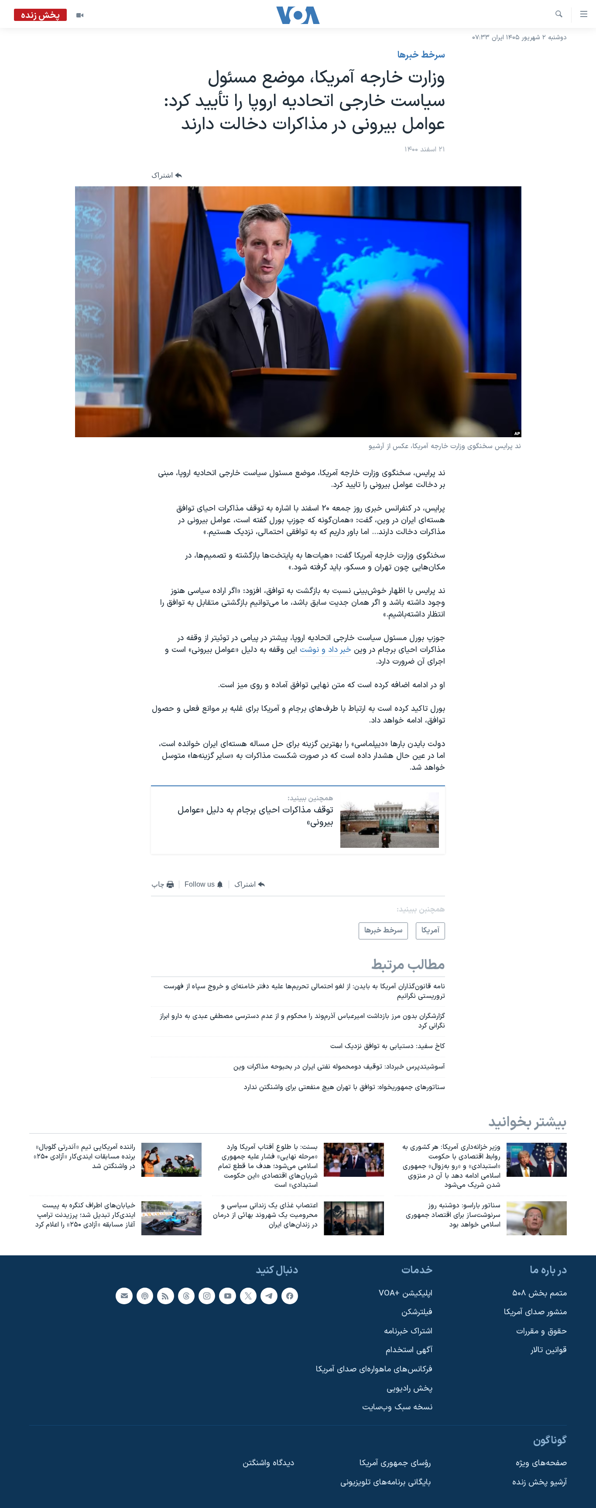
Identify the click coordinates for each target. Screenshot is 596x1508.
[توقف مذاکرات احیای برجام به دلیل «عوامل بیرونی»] (389, 820)
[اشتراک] (124, 1295)
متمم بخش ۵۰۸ (539, 1293)
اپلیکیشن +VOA (405, 1293)
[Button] (166, 175)
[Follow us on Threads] (186, 1295)
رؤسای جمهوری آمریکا (395, 1463)
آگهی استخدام (409, 1350)
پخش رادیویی (409, 1389)
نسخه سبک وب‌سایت (397, 1407)
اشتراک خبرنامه (408, 1331)
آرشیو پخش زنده (539, 1482)
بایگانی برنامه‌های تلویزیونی (385, 1482)
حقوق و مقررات (541, 1331)
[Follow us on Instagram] (207, 1295)
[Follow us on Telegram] (268, 1295)
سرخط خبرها (421, 55)
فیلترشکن (416, 1312)
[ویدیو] (80, 15)
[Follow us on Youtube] (227, 1295)
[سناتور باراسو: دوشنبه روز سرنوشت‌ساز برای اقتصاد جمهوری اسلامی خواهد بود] (537, 1218)
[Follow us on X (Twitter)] (248, 1295)
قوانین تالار (549, 1350)
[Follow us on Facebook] (289, 1295)
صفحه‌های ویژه (541, 1463)
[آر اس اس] (165, 1295)
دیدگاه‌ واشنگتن (268, 1463)
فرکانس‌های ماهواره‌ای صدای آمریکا (374, 1369)
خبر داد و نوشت (325, 650)
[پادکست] (145, 1295)
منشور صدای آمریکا (535, 1312)
